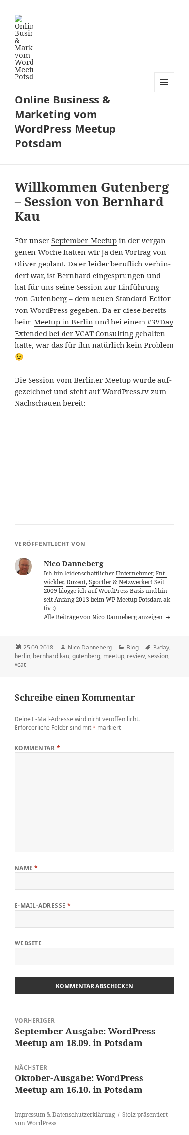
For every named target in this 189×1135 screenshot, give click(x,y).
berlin (22, 656)
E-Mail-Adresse (43, 905)
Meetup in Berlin (63, 321)
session (158, 656)
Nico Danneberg (90, 647)
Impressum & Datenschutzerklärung (65, 1114)
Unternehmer (134, 573)
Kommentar (37, 748)
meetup (113, 656)
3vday (161, 647)
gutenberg (86, 656)
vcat (20, 665)
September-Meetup (84, 240)
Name (26, 868)
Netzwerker (135, 582)
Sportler (100, 582)
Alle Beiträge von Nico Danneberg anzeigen (104, 617)
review (136, 656)
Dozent (76, 582)
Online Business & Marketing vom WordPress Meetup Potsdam (65, 121)
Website (28, 943)
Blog (132, 647)
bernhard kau (51, 656)
